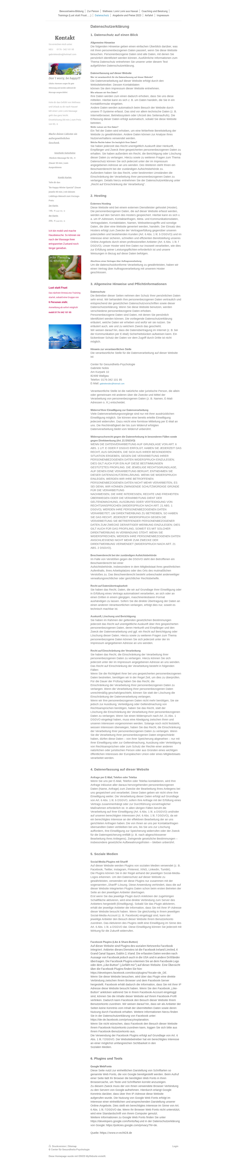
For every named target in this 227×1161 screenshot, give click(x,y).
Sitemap (72, 1146)
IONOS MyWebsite (88, 1156)
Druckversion (59, 1146)
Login (175, 1146)
